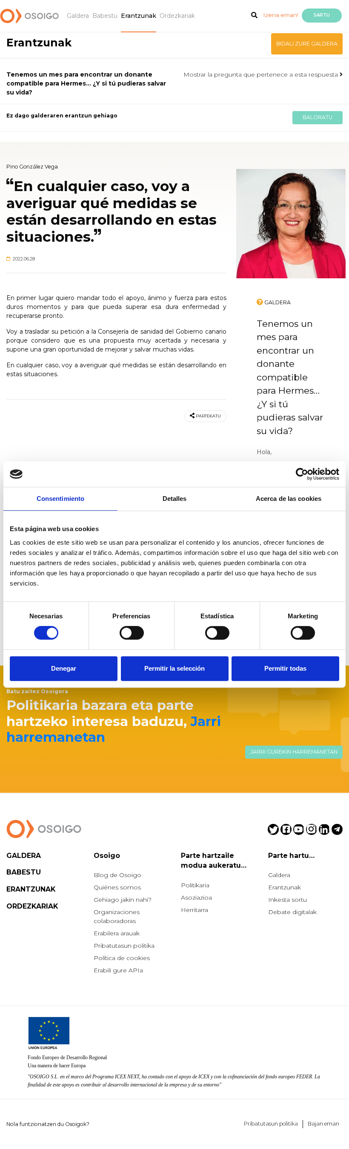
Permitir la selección (174, 668)
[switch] (132, 633)
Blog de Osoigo (117, 875)
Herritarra (194, 910)
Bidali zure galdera (307, 43)
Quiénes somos (117, 887)
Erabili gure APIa (118, 970)
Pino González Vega (32, 166)
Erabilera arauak (117, 933)
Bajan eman (323, 1123)
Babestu (104, 16)
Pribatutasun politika (124, 945)
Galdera (78, 16)
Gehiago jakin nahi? (123, 899)
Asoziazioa (196, 897)
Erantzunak (138, 16)
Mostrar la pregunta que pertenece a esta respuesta (261, 74)
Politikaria (195, 885)
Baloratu (317, 117)
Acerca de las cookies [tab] (288, 498)
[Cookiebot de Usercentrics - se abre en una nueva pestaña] (302, 474)
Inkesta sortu (287, 899)
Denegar (63, 668)
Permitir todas (285, 668)
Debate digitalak (292, 912)
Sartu (322, 15)
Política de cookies (122, 958)
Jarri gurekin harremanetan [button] (294, 752)
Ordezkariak (177, 16)
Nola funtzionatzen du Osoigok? (47, 1124)
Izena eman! (280, 14)
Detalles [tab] (175, 498)
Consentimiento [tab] (60, 498)
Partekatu (208, 416)
